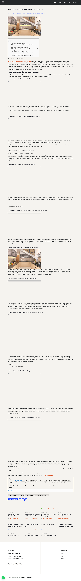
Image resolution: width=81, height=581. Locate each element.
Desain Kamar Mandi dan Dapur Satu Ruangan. (19, 61)
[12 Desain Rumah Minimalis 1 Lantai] (48, 529)
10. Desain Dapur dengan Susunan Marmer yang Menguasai (22, 55)
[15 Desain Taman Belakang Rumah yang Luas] (48, 508)
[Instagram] (8, 490)
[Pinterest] (13, 490)
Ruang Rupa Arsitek (18, 480)
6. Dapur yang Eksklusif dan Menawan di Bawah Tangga (21, 50)
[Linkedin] (11, 490)
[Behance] (16, 490)
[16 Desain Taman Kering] (32, 529)
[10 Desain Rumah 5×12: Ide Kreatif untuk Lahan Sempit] (15, 518)
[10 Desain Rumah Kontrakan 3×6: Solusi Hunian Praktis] (32, 508)
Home (9, 13)
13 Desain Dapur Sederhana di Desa (16, 366)
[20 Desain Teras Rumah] (48, 518)
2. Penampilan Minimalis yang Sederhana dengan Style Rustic (22, 44)
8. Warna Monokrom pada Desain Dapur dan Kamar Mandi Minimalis (23, 52)
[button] (3, 577)
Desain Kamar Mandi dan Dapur (16, 495)
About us (63, 554)
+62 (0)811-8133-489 (14, 553)
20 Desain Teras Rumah (47, 524)
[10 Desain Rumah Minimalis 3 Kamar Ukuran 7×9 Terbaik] (65, 518)
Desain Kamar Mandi (16, 13)
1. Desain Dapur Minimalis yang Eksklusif (18, 43)
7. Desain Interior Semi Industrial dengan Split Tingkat (20, 51)
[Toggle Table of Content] (36, 40)
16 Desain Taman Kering (31, 535)
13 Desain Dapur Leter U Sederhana (16, 206)
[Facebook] (10, 490)
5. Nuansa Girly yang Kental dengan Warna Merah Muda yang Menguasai (24, 48)
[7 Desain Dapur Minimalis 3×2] (32, 518)
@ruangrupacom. (49, 475)
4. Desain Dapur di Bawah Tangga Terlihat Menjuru (20, 47)
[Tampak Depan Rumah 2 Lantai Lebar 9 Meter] (65, 508)
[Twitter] (14, 490)
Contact (62, 558)
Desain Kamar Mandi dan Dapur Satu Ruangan (33, 13)
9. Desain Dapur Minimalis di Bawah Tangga (19, 54)
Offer (62, 556)
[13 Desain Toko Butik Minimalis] (15, 529)
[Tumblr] (17, 490)
